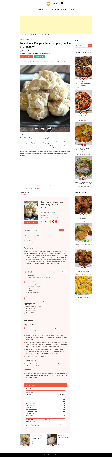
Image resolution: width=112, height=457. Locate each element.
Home (39, 9)
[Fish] (80, 79)
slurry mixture (38, 299)
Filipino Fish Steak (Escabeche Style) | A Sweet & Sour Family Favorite (83, 83)
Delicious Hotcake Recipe (83, 297)
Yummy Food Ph (57, 3)
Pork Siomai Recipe (25, 194)
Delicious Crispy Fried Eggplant (83, 244)
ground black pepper (32, 292)
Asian (48, 215)
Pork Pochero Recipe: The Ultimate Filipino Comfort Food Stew (83, 149)
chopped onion (31, 310)
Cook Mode (49, 272)
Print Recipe (38, 56)
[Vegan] (85, 241)
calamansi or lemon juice (33, 306)
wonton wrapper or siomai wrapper (35, 301)
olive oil (29, 290)
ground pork (30, 275)
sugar (29, 297)
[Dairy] (77, 294)
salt (28, 294)
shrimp (38, 277)
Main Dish (27, 39)
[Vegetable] (88, 241)
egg (28, 288)
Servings (59, 272)
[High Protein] (53, 221)
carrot (30, 282)
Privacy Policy (69, 454)
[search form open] (91, 4)
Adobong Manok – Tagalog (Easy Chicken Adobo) (83, 217)
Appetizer (22, 39)
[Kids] (86, 294)
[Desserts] (80, 294)
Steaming (53, 212)
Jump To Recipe (25, 56)
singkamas (34, 286)
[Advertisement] (56, 25)
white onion (31, 280)
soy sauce (30, 308)
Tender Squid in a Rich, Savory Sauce (83, 116)
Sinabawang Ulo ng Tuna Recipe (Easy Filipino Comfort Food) (83, 183)
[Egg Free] (79, 241)
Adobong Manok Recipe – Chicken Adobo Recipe (83, 270)
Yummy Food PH (35, 189)
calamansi (66, 148)
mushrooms (32, 284)
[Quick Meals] (86, 79)
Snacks (32, 39)
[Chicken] (80, 213)
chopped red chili (32, 313)
